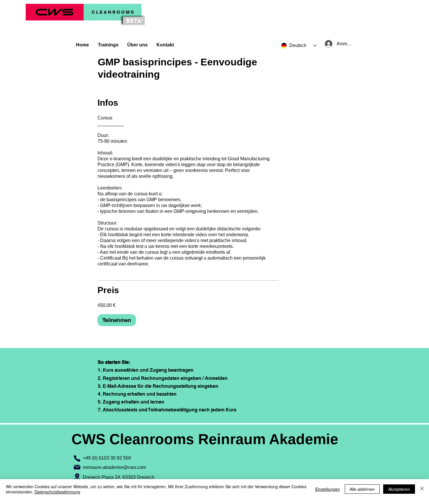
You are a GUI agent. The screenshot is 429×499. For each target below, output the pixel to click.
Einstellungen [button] (327, 489)
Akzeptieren (399, 489)
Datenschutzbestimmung (57, 492)
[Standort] (77, 477)
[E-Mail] (77, 467)
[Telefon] (77, 458)
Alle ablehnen (362, 489)
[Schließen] (421, 489)
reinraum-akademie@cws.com (114, 467)
